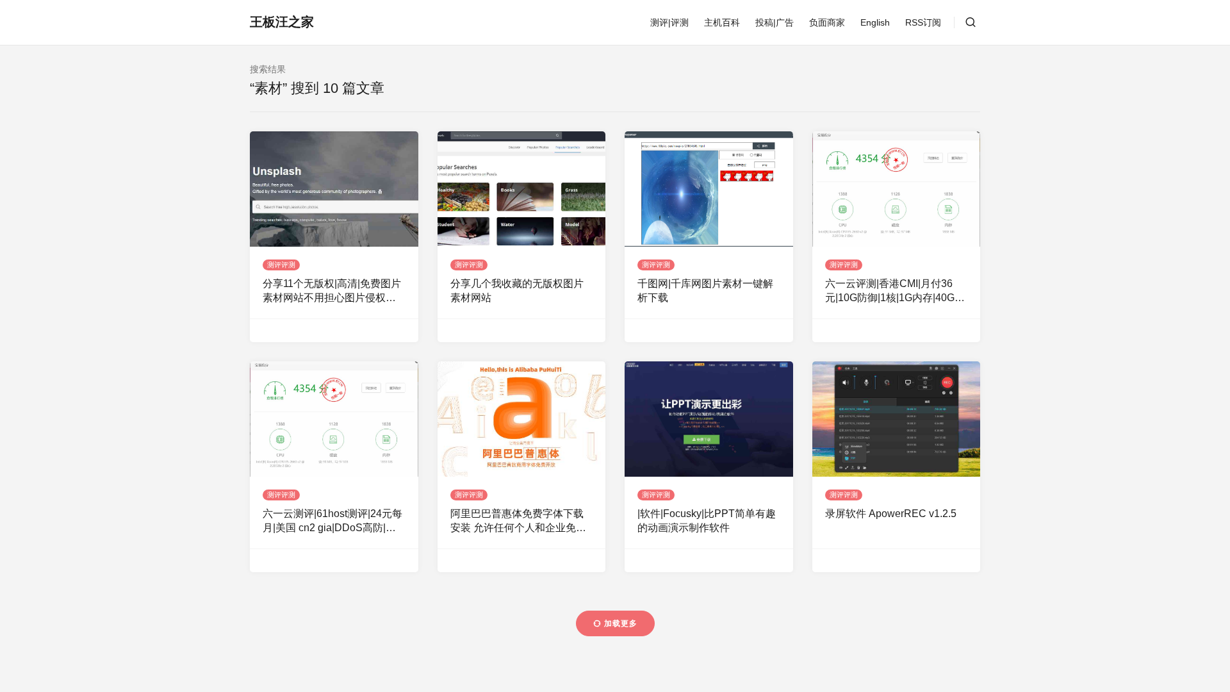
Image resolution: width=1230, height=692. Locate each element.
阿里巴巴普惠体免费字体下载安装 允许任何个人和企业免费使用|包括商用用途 (518, 522)
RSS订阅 (923, 22)
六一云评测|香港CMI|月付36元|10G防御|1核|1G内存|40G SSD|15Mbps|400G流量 (890, 292)
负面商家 (827, 22)
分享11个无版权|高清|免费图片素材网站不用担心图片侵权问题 (332, 292)
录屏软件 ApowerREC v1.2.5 (890, 513)
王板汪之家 (282, 22)
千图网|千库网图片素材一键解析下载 (705, 290)
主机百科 (722, 22)
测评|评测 (669, 22)
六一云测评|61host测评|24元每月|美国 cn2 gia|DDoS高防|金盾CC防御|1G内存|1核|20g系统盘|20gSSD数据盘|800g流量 (333, 522)
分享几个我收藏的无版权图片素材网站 (517, 290)
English (875, 22)
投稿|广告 (774, 22)
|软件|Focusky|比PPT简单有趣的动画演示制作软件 (706, 520)
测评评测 (281, 264)
